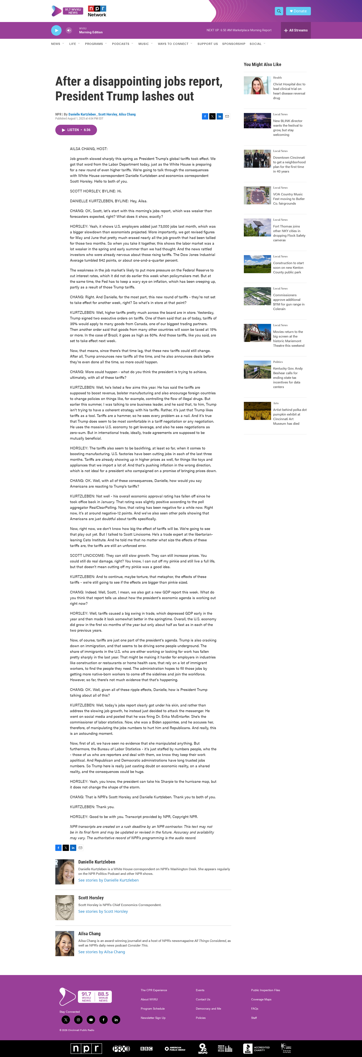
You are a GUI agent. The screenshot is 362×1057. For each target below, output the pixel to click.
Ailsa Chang (127, 114)
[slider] (75, 30)
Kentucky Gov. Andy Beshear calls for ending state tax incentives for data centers (288, 377)
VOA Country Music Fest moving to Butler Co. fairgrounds (289, 199)
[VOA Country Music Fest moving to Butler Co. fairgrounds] (257, 195)
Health (277, 77)
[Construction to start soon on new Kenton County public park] (257, 264)
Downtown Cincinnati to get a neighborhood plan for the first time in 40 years (289, 164)
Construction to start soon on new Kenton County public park (288, 267)
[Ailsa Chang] (64, 943)
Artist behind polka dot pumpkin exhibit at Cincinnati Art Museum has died (290, 416)
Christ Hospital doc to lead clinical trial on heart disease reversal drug (289, 91)
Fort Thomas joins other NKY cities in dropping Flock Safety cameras (289, 233)
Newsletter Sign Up (153, 1017)
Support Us (208, 44)
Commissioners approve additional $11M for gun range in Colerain (289, 301)
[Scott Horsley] (64, 907)
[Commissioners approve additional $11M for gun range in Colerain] (257, 296)
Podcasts (120, 44)
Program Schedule (153, 1008)
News (55, 44)
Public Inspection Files (265, 990)
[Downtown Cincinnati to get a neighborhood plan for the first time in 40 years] (257, 159)
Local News (280, 114)
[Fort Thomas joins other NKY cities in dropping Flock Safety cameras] (257, 227)
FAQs (254, 1008)
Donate (300, 11)
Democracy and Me (208, 1008)
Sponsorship (234, 44)
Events (200, 990)
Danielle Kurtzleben (83, 114)
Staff (254, 1017)
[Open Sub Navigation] (63, 43)
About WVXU (149, 999)
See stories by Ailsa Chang (101, 951)
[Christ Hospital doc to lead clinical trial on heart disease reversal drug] (257, 85)
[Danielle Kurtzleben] (64, 871)
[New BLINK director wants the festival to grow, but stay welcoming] (257, 120)
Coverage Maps (261, 999)
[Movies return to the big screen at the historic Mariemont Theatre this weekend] (257, 333)
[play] (56, 30)
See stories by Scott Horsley (103, 911)
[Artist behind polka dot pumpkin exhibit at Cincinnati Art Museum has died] (257, 411)
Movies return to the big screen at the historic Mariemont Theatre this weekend (288, 338)
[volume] (68, 30)
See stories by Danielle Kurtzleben (108, 880)
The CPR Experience (154, 990)
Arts (276, 403)
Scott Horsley (107, 114)
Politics (278, 362)
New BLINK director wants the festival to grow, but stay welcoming (288, 127)
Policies (201, 1017)
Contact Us (203, 999)
